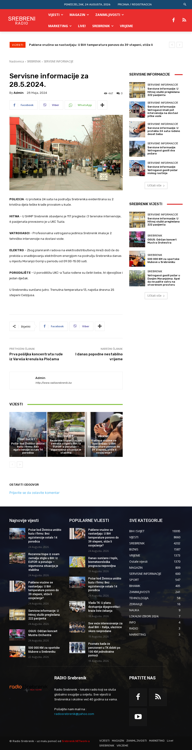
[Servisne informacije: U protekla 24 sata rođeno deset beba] (137, 129)
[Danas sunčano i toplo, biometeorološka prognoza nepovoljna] (77, 562)
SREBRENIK (34, 61)
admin (19, 92)
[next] (179, 45)
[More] (102, 105)
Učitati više (154, 185)
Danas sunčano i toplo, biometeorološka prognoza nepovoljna (103, 562)
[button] (185, 4)
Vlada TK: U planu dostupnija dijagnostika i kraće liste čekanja (104, 606)
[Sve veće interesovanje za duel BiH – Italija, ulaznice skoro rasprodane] (77, 627)
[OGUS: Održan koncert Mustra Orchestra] (137, 239)
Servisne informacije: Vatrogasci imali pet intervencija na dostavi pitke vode (163, 111)
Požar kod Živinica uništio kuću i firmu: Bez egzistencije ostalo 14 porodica (28, 448)
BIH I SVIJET (27, 439)
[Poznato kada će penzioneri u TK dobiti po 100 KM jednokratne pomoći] (77, 647)
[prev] (172, 45)
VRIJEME (103, 436)
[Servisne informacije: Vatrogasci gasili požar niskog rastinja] (137, 168)
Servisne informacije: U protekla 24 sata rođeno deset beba (164, 131)
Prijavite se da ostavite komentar (34, 493)
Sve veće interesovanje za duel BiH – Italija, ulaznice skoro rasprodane (105, 627)
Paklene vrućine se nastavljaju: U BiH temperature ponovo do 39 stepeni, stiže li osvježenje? (104, 447)
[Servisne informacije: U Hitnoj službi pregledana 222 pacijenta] (137, 90)
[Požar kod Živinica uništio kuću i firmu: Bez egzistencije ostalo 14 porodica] (28, 434)
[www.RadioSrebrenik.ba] (28, 688)
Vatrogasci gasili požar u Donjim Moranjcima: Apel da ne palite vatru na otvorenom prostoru (164, 280)
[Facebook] (173, 20)
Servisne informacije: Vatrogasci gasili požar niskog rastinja (163, 170)
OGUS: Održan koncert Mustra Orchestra (162, 241)
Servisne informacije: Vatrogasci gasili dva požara (162, 150)
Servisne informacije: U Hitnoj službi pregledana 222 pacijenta (78, 45)
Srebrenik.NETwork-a (76, 741)
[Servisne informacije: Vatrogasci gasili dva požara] (137, 149)
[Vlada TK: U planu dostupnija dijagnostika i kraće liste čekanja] (77, 606)
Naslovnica (16, 61)
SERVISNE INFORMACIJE (58, 61)
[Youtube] (138, 717)
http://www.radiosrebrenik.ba (53, 383)
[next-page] (20, 465)
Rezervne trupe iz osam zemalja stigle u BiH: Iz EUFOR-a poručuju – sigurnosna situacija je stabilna (66, 447)
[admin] (22, 380)
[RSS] (184, 20)
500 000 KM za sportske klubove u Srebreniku (163, 261)
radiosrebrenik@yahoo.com (74, 714)
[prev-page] (12, 465)
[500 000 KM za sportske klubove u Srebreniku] (137, 259)
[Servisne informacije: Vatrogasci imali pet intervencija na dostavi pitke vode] (137, 109)
